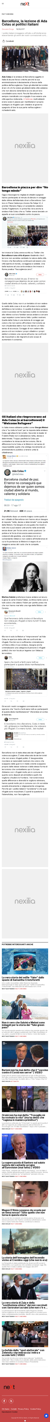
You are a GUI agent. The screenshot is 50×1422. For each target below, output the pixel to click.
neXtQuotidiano (8, 989)
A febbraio (28, 99)
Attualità (15, 1081)
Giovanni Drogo (8, 29)
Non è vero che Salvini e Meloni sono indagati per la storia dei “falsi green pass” (23, 1025)
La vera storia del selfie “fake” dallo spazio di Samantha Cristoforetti (23, 978)
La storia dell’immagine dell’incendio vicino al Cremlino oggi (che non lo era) (24, 1258)
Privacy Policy (23, 1409)
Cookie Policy (35, 1409)
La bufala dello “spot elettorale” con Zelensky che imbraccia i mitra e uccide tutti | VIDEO (23, 1352)
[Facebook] (3, 1400)
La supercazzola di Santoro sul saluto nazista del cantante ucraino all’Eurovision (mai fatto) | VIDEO (23, 1165)
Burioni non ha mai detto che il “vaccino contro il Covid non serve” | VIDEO (25, 1071)
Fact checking (7, 14)
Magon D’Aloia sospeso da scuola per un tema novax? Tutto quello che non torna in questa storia (24, 1212)
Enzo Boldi (6, 1081)
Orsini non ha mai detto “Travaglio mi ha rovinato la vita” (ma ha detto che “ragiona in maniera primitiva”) (23, 1117)
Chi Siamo (5, 1409)
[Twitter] (10, 1400)
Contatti (14, 1409)
